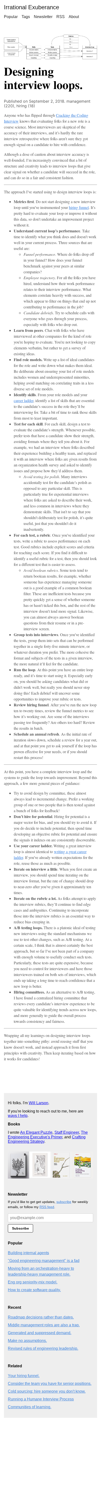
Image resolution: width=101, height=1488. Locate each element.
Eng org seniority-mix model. (32, 1282)
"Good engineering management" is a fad (43, 1261)
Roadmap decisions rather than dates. (41, 1317)
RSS (60, 17)
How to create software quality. (34, 1290)
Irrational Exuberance (31, 7)
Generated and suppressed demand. (39, 1333)
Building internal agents (28, 1253)
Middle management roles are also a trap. (44, 1325)
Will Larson (38, 1103)
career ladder (23, 400)
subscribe (63, 1202)
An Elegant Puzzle (36, 1132)
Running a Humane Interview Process (41, 1399)
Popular (11, 17)
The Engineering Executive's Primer (48, 1134)
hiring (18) (25, 105)
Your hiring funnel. (23, 1376)
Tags (26, 17)
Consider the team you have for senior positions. (49, 1383)
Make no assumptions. (27, 1341)
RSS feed (46, 1207)
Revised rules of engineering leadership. (43, 1348)
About (74, 17)
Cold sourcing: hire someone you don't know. (47, 1391)
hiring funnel (79, 207)
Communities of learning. (29, 1407)
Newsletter (43, 17)
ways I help (17, 1116)
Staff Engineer (66, 1132)
